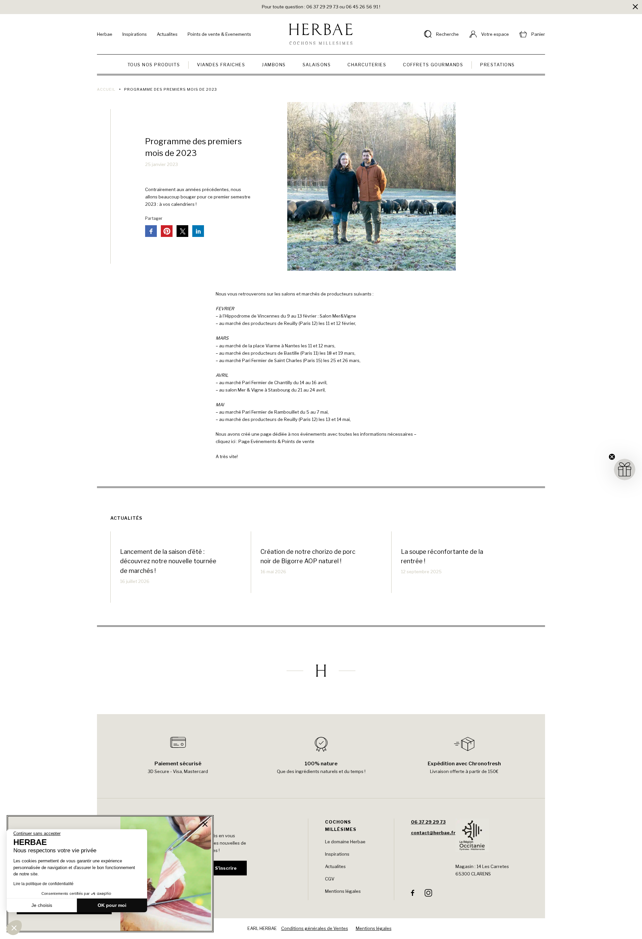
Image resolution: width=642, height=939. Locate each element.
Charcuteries (366, 64)
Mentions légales (343, 891)
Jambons (274, 64)
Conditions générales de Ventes (314, 928)
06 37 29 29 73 (428, 822)
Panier (538, 34)
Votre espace (495, 34)
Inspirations (134, 34)
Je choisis (41, 905)
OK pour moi (112, 905)
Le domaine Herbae (345, 841)
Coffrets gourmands (433, 64)
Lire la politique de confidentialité (43, 883)
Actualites (167, 34)
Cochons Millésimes (340, 825)
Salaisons (317, 64)
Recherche (447, 34)
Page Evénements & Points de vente (276, 441)
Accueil (106, 89)
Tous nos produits (153, 64)
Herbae (104, 34)
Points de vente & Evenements (219, 34)
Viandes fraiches (221, 64)
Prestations (497, 64)
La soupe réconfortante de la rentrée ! (442, 556)
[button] (14, 928)
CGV (329, 878)
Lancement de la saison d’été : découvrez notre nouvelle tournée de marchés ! (168, 561)
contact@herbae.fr (433, 832)
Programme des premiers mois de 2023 (193, 147)
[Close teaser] (612, 456)
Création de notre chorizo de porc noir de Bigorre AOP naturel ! (307, 556)
